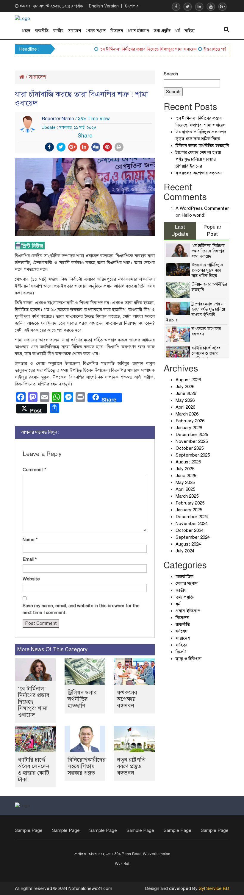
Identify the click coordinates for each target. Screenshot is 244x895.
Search (171, 73)
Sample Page (29, 830)
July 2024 (185, 551)
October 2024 (190, 530)
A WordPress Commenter (202, 208)
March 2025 (187, 496)
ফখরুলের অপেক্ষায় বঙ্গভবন (127, 699)
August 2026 (188, 379)
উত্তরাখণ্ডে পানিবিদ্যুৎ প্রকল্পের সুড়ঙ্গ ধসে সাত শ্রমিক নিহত (207, 270)
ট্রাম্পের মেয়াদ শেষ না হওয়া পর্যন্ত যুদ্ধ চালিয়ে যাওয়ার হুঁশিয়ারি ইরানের (198, 159)
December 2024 (192, 516)
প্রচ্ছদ (26, 30)
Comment (34, 469)
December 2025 (192, 434)
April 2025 (185, 489)
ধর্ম (177, 30)
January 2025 (189, 510)
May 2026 (185, 400)
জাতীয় (58, 30)
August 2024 (188, 544)
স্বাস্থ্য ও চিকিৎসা (188, 658)
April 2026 (185, 407)
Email (30, 559)
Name (30, 539)
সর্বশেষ (181, 631)
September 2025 (193, 455)
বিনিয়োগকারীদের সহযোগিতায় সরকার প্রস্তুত (87, 766)
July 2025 (185, 468)
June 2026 (186, 393)
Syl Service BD (214, 888)
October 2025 (190, 448)
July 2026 (185, 386)
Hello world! (193, 215)
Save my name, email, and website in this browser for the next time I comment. (81, 609)
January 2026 (189, 427)
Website (31, 579)
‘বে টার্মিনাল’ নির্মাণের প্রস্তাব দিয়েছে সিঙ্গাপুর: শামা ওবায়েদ (141, 49)
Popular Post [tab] (212, 231)
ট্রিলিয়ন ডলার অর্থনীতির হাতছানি (82, 699)
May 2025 (185, 482)
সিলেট (181, 652)
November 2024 (192, 523)
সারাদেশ (74, 30)
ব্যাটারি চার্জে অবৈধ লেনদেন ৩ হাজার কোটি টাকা (33, 769)
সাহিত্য (189, 30)
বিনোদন (116, 30)
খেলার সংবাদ (96, 30)
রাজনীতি (42, 30)
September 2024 (193, 537)
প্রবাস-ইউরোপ (138, 30)
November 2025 (192, 441)
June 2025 (186, 475)
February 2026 (190, 421)
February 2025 (190, 503)
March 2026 (187, 414)
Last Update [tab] (180, 231)
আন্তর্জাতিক (184, 576)
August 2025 (188, 462)
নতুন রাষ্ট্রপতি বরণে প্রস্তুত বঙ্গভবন (131, 766)
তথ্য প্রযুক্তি (162, 30)
